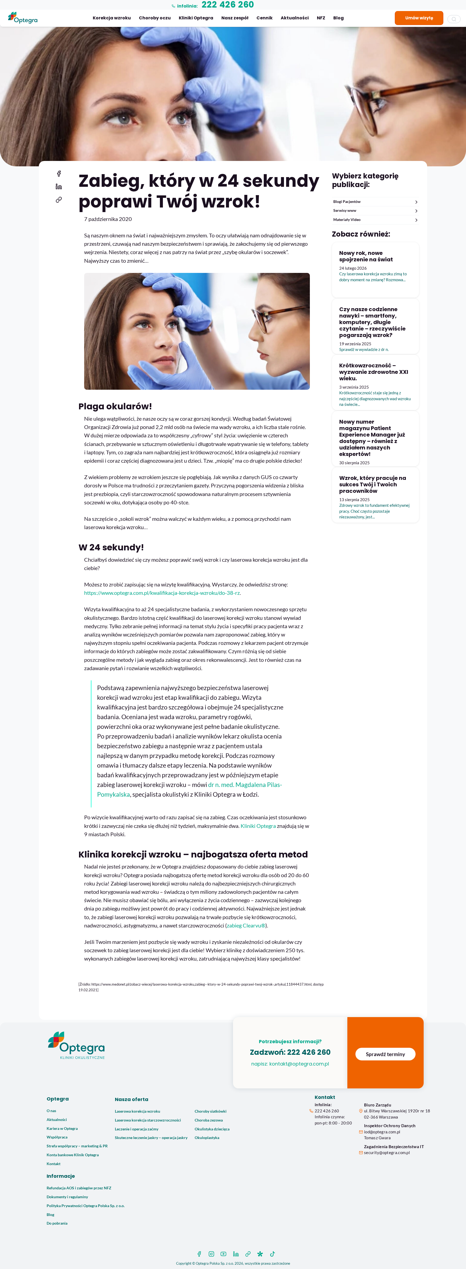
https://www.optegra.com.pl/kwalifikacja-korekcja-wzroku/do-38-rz (162, 593)
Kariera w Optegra (62, 1128)
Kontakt (53, 1164)
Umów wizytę (419, 18)
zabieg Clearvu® (246, 925)
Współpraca (57, 1137)
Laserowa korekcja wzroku (137, 1111)
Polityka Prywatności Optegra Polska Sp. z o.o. (86, 1206)
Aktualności (295, 18)
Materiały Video (347, 219)
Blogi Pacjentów (347, 201)
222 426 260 (309, 1052)
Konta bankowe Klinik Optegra (73, 1155)
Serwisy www (344, 210)
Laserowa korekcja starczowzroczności (148, 1120)
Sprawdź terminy (385, 1054)
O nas (51, 1111)
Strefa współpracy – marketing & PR (77, 1146)
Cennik (264, 18)
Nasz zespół (234, 18)
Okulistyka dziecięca (212, 1129)
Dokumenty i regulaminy (67, 1197)
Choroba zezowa (209, 1120)
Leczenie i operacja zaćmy (136, 1129)
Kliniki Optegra (196, 18)
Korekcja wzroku (112, 18)
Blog (338, 18)
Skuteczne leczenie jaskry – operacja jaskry (151, 1138)
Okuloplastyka (207, 1138)
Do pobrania (57, 1223)
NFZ (321, 18)
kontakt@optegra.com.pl (299, 1063)
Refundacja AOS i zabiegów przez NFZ (79, 1188)
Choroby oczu (155, 18)
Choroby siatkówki (211, 1111)
